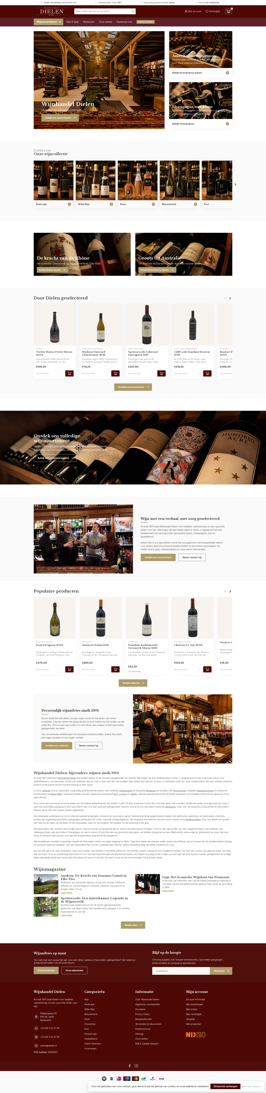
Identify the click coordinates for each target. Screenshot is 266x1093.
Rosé (87, 1019)
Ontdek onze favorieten (131, 387)
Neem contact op (192, 557)
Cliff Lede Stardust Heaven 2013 (192, 353)
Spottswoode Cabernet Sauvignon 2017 (143, 353)
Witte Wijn (90, 1009)
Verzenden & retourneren (148, 1024)
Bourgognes (179, 790)
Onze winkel (105, 21)
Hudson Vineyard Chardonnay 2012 (93, 353)
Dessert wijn (91, 1033)
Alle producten (193, 1024)
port (116, 794)
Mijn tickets (191, 1009)
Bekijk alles (131, 925)
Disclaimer (140, 1009)
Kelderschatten (145, 21)
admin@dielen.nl (48, 1045)
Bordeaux (151, 790)
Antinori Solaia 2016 (95, 645)
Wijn (87, 999)
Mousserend (91, 1014)
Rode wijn (90, 1004)
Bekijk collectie (131, 683)
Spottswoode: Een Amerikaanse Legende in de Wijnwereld (94, 899)
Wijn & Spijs (72, 21)
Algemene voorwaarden (147, 1004)
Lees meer (66, 892)
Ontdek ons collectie (56, 745)
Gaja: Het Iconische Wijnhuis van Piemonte (196, 877)
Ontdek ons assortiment (158, 557)
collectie (46, 790)
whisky (134, 794)
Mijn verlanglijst (194, 1014)
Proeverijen (90, 1048)
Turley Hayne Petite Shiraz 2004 (54, 353)
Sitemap (139, 1033)
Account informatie (195, 999)
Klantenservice (124, 21)
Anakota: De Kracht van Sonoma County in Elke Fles (94, 877)
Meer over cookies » (251, 1086)
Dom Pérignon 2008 (49, 645)
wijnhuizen (170, 806)
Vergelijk (190, 1019)
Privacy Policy (142, 1014)
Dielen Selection (93, 1043)
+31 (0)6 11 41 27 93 (49, 1028)
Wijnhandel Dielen (67, 778)
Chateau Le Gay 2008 (188, 645)
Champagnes (125, 790)
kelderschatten (193, 819)
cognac (123, 794)
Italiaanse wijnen (205, 790)
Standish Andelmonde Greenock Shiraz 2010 (143, 646)
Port (87, 1029)
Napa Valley (56, 794)
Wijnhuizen (88, 21)
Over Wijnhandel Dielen (147, 999)
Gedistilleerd (91, 1038)
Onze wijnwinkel (74, 970)
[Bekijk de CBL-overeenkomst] (195, 1032)
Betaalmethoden (143, 1019)
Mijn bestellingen (194, 1004)
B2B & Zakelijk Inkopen (146, 1043)
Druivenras (90, 1024)
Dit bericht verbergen (225, 1086)
